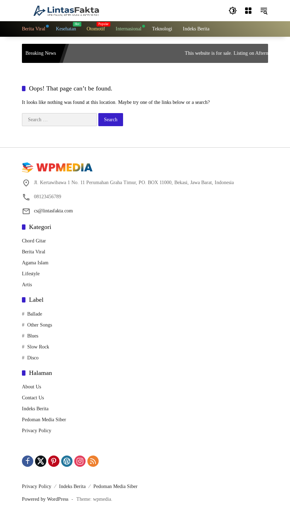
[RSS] (93, 461)
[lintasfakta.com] (66, 10)
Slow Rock (38, 346)
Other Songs (39, 325)
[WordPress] (66, 461)
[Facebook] (27, 461)
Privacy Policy (36, 430)
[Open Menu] (248, 10)
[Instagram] (80, 461)
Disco (33, 357)
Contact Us (33, 397)
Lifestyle (31, 273)
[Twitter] (40, 461)
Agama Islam (35, 262)
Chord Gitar (34, 240)
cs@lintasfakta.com (53, 210)
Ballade (34, 314)
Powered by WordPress (45, 499)
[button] (232, 10)
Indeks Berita (35, 408)
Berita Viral (33, 251)
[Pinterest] (53, 461)
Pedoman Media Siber (44, 419)
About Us (31, 386)
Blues (32, 336)
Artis (27, 284)
